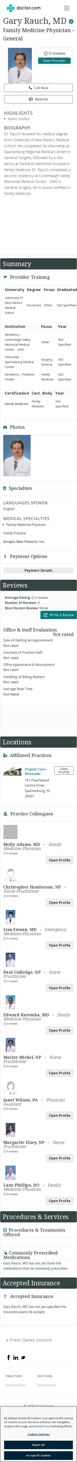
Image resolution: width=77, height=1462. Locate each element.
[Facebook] (8, 1357)
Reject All (38, 1445)
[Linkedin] (15, 1357)
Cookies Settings (38, 1434)
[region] (38, 1434)
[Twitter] (23, 1357)
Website (41, 99)
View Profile (64, 770)
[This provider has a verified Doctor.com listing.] (71, 20)
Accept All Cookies (38, 1455)
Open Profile (59, 860)
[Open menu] (67, 8)
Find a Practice (16, 1385)
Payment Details (39, 570)
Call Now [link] (41, 88)
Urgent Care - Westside (36, 771)
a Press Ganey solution (29, 1340)
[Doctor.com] (23, 8)
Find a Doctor (47, 1385)
